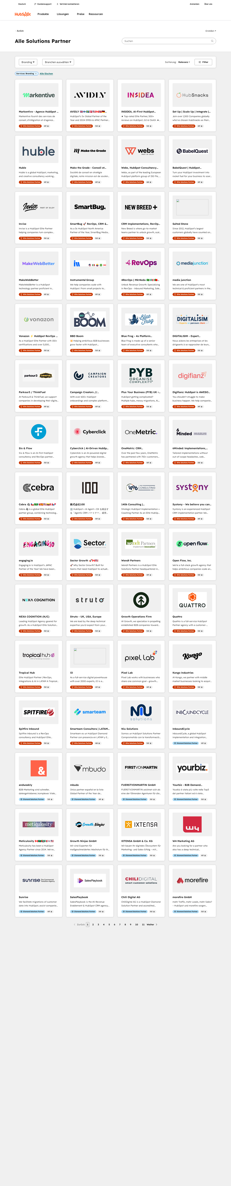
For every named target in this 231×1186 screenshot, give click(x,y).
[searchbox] (169, 41)
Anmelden (194, 4)
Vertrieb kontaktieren (69, 4)
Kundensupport (44, 4)
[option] (27, 62)
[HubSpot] (23, 14)
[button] (211, 31)
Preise (80, 14)
